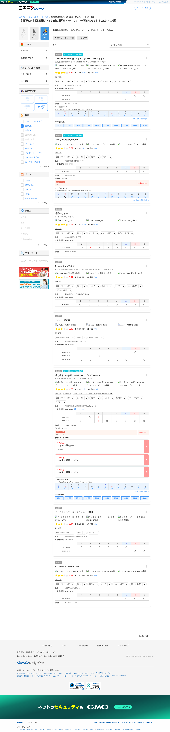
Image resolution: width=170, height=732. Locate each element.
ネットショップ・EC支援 (42, 729)
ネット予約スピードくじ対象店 (73, 54)
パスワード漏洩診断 (65, 673)
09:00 (59, 498)
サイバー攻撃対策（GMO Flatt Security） (84, 676)
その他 (138, 729)
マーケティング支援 (81, 729)
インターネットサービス (24, 729)
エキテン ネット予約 (33, 121)
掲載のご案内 (102, 645)
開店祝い (29, 180)
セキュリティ (68, 729)
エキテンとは (46, 645)
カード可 (105, 81)
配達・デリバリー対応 (63, 81)
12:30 (107, 125)
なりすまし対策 (104, 676)
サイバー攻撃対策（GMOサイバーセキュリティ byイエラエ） (50, 676)
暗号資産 (117, 729)
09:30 (69, 498)
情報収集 (100, 729)
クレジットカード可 (33, 153)
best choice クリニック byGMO (28, 656)
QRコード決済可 (106, 233)
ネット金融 (108, 729)
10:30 (69, 125)
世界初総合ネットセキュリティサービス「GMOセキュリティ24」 (37, 673)
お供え (28, 194)
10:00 (59, 125)
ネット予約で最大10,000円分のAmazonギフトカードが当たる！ (74, 109)
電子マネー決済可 (120, 81)
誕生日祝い (29, 185)
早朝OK (104, 157)
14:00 (135, 125)
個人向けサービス (128, 729)
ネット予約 (80, 81)
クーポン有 (92, 286)
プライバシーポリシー (44, 652)
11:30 (88, 125)
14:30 (144, 125)
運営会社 (29, 652)
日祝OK (93, 81)
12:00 (97, 125)
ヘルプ (64, 645)
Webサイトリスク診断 (81, 673)
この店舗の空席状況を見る (141, 119)
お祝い (28, 189)
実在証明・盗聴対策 (23, 676)
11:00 (78, 125)
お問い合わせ (82, 645)
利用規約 (20, 652)
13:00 (116, 125)
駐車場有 (105, 286)
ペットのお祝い (31, 198)
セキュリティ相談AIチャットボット (101, 673)
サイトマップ (123, 645)
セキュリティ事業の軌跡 (118, 675)
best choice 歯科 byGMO (53, 656)
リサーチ (92, 729)
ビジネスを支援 (57, 729)
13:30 (126, 125)
